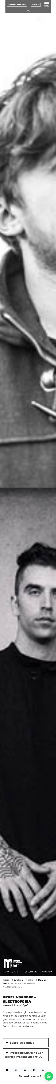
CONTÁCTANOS (12, 972)
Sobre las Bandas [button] (22, 1042)
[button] (49, 1076)
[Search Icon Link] (28, 11)
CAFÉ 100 (47, 972)
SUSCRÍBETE (31, 972)
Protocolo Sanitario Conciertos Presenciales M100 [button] (25, 1054)
